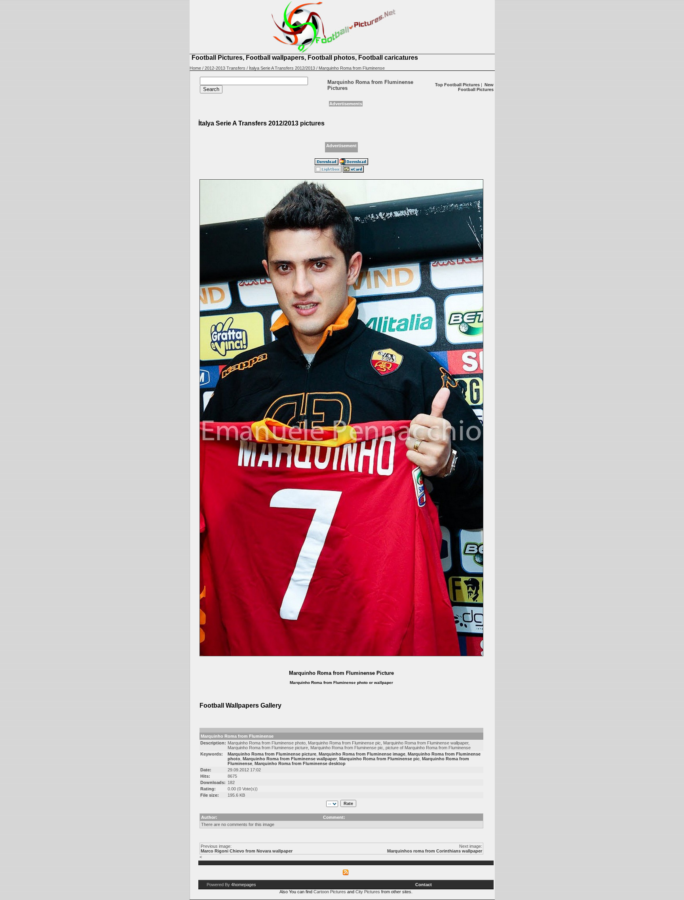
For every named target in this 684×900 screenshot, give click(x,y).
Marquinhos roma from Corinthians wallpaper (434, 851)
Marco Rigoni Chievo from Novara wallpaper (247, 851)
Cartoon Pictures (330, 891)
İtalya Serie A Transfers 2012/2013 (282, 68)
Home (195, 68)
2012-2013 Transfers (225, 68)
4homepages (243, 884)
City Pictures (367, 891)
